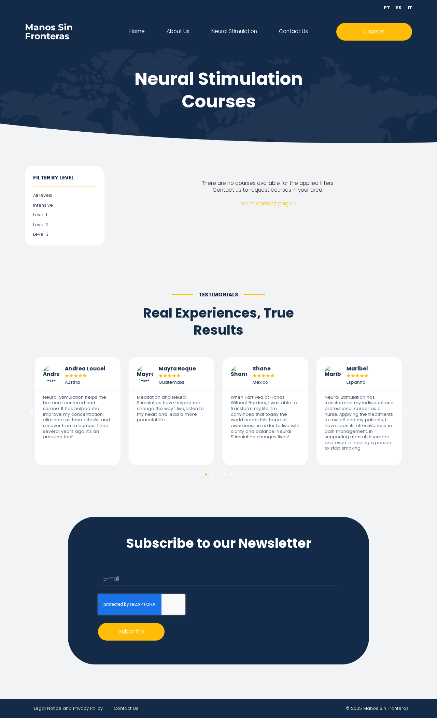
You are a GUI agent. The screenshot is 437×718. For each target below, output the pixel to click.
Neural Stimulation (234, 31)
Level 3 (40, 234)
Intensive (43, 205)
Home (137, 31)
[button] (31, 411)
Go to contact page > (268, 203)
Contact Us (293, 31)
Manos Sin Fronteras (49, 31)
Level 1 (40, 215)
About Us (178, 31)
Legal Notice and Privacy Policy (68, 708)
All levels (42, 195)
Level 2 (40, 225)
